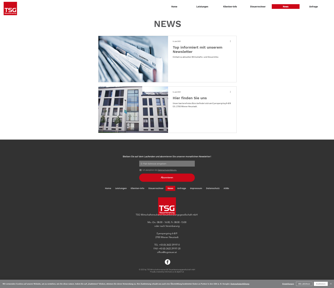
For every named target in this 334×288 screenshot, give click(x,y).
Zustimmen (321, 284)
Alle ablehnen (304, 284)
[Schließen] (330, 284)
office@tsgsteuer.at (167, 252)
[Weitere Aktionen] (231, 41)
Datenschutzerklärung (240, 284)
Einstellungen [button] (288, 284)
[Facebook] (167, 262)
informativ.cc (169, 272)
